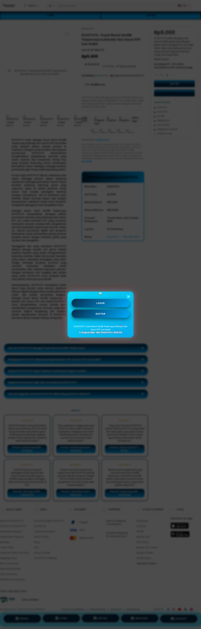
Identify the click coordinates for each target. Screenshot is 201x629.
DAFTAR (101, 313)
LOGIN (100, 303)
